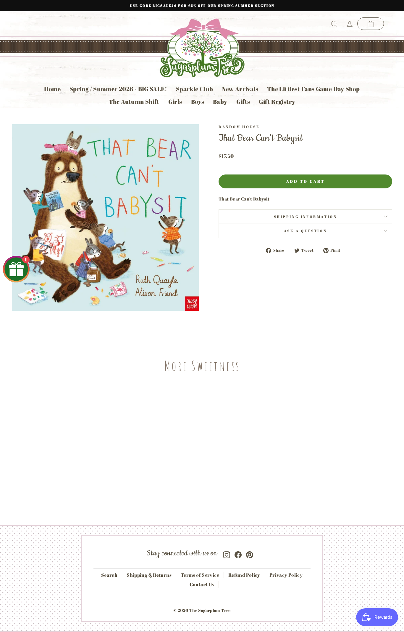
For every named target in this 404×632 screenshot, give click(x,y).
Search (109, 575)
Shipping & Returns (149, 575)
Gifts (243, 102)
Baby (220, 102)
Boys (197, 102)
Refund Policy (244, 575)
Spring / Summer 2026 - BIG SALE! (118, 89)
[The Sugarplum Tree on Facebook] (238, 553)
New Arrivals (240, 89)
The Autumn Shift (134, 102)
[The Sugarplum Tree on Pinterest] (249, 553)
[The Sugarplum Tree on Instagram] (226, 553)
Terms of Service (200, 575)
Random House (239, 126)
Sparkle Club (194, 89)
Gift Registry (277, 102)
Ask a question (305, 230)
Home (52, 89)
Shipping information (305, 216)
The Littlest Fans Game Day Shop (313, 89)
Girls (175, 102)
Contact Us (202, 584)
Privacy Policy (286, 575)
